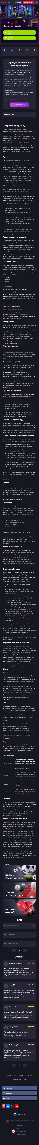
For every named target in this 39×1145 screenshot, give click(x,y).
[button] (37, 12)
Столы (21, 1075)
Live (15, 1075)
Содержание (16, 1079)
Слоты (8, 1075)
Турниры (30, 1075)
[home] (6, 2)
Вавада (28, 129)
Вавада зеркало (19, 105)
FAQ (25, 1079)
